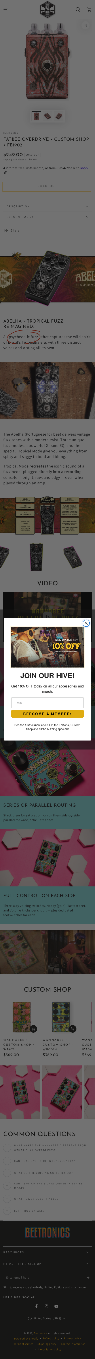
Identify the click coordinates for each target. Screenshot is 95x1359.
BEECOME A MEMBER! (47, 713)
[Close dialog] (86, 623)
